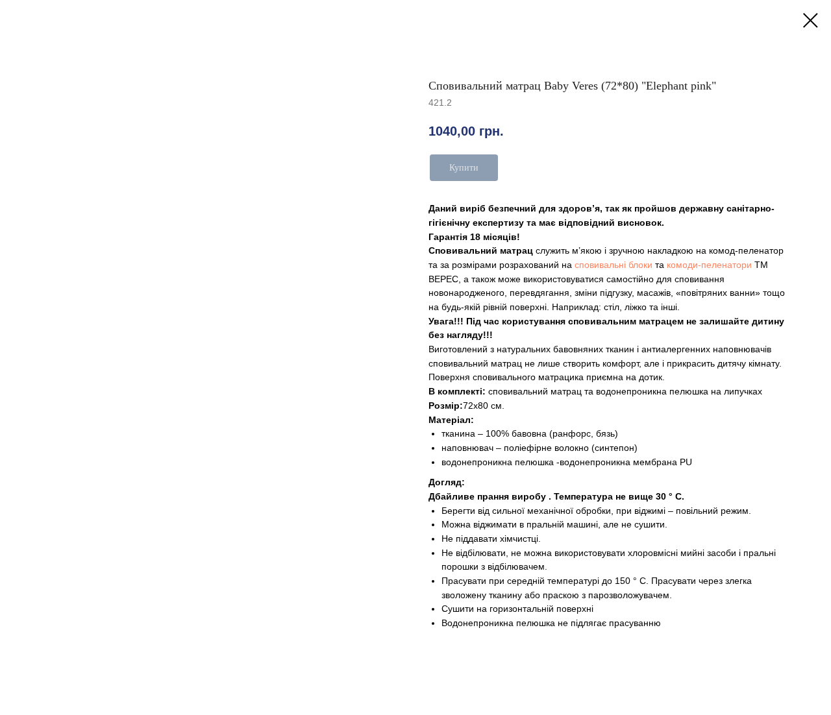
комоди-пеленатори (709, 265)
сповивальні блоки (613, 265)
